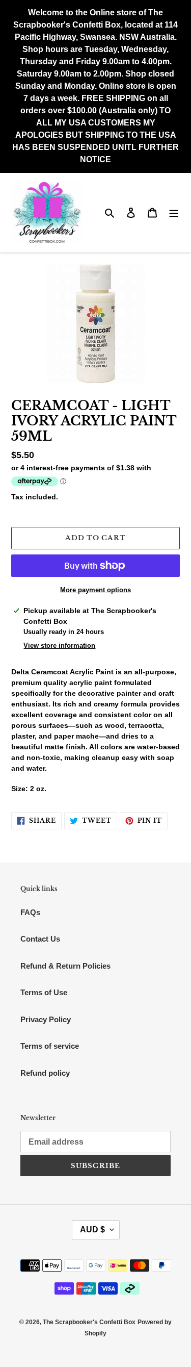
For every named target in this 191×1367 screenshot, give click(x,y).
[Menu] (173, 212)
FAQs (30, 912)
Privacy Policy (45, 1019)
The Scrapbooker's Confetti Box (89, 1322)
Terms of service (49, 1046)
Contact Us (40, 938)
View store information (59, 645)
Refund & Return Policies (65, 965)
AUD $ (92, 1229)
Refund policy (45, 1073)
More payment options (95, 590)
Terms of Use (43, 992)
